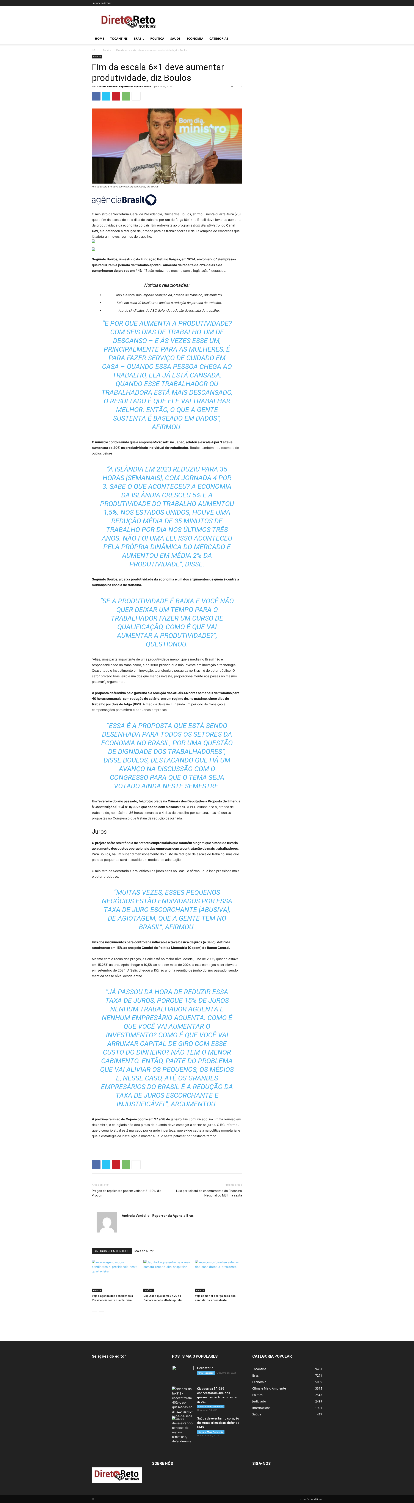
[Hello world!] (183, 1373)
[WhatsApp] (126, 96)
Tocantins (119, 38)
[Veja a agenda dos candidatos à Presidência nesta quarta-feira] (115, 1276)
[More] (136, 96)
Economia (195, 38)
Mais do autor (144, 1251)
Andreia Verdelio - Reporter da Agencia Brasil (124, 86)
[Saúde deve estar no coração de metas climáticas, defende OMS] (183, 1429)
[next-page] (101, 1308)
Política (157, 38)
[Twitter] (106, 96)
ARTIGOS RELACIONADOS (111, 1251)
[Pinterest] (116, 96)
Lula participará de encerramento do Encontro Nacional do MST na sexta (209, 1193)
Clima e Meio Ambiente (210, 1406)
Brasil (139, 38)
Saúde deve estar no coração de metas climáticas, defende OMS (218, 1423)
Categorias (218, 38)
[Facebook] (96, 96)
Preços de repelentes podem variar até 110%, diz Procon (126, 1193)
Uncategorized (205, 1372)
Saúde (175, 38)
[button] (317, 39)
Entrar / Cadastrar (101, 3)
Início (95, 50)
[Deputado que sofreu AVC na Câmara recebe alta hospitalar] (166, 1276)
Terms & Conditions (310, 1499)
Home (99, 38)
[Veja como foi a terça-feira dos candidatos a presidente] (218, 1276)
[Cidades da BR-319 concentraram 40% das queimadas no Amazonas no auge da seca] (183, 1402)
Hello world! (205, 1368)
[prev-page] (94, 1308)
